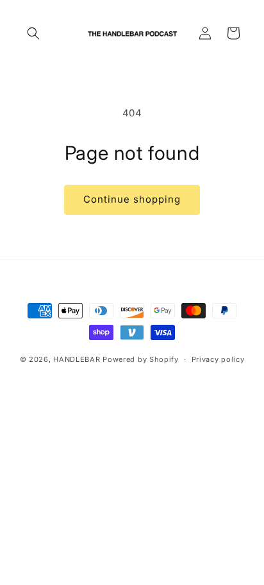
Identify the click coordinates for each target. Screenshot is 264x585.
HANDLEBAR (76, 359)
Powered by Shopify (141, 359)
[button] (33, 33)
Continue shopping (132, 199)
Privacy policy (218, 359)
